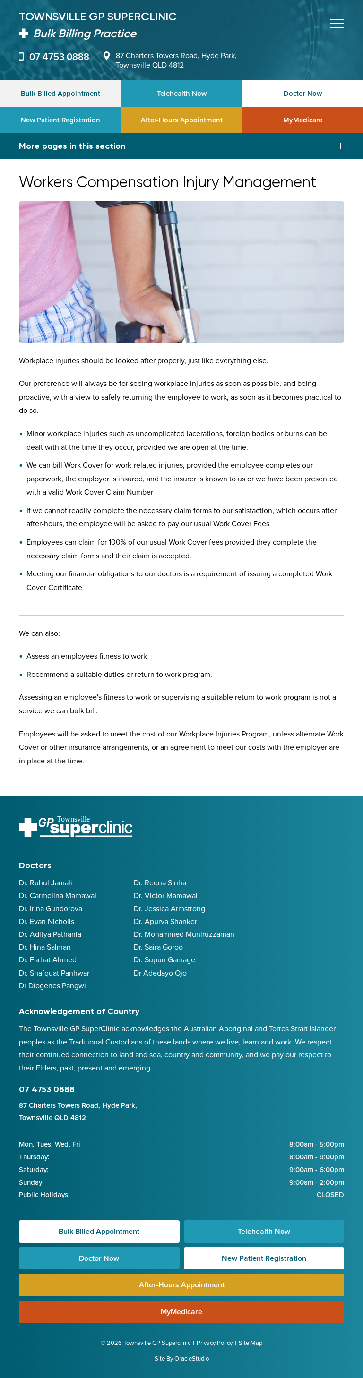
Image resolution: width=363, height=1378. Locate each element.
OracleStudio (191, 1358)
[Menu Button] (337, 23)
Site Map (250, 1342)
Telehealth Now (182, 93)
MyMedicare (302, 120)
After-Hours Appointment (182, 120)
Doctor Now (303, 93)
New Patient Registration (60, 120)
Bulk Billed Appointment (60, 93)
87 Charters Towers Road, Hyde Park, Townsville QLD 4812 (176, 60)
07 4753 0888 (59, 56)
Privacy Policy (215, 1342)
